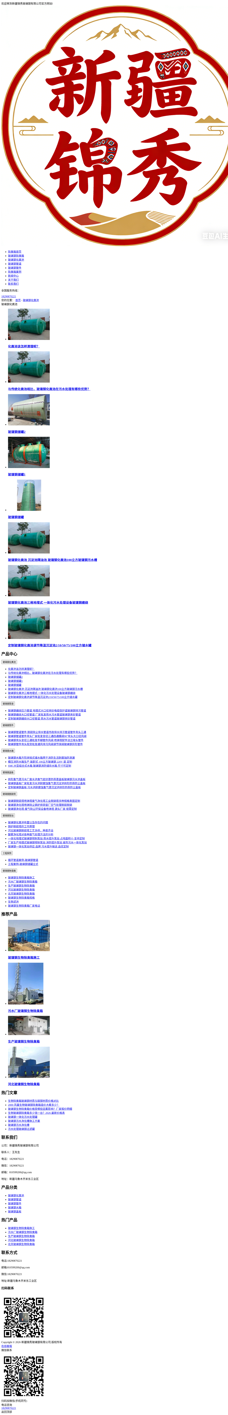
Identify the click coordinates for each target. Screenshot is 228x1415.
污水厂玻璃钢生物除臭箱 (22, 881)
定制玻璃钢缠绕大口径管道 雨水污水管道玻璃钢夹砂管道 (41, 718)
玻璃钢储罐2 (17, 432)
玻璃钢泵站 (8, 815)
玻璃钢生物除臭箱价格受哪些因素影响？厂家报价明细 (40, 1108)
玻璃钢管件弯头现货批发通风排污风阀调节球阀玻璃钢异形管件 (45, 744)
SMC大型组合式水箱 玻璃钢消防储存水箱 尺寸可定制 (39, 765)
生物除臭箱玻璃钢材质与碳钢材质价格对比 (33, 1100)
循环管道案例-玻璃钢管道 (23, 860)
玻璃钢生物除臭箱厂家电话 (24, 905)
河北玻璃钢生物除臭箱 (21, 889)
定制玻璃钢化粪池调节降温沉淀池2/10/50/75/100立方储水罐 (49, 645)
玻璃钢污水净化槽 (18, 1125)
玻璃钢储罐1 (17, 474)
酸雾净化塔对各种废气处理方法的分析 (30, 834)
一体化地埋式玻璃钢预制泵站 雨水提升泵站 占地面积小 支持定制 (46, 838)
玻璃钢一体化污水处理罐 (22, 1117)
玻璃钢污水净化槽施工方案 (24, 1121)
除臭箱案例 (14, 271)
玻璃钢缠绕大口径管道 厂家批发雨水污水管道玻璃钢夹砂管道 (44, 714)
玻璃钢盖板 (8, 772)
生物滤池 (13, 901)
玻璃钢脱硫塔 (9, 794)
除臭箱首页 (14, 251)
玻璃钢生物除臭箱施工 (21, 877)
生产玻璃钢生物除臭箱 (21, 885)
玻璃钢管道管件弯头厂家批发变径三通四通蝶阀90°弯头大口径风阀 (47, 736)
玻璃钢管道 (14, 263)
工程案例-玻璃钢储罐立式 (23, 864)
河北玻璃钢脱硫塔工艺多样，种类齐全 (30, 830)
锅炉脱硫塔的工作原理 (21, 826)
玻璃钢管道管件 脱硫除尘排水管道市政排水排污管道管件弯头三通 (47, 732)
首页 (18, 300)
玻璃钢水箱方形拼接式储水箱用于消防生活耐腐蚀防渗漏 (41, 757)
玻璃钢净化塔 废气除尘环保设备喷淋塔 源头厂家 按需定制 (42, 808)
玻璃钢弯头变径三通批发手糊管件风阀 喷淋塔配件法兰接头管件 (45, 740)
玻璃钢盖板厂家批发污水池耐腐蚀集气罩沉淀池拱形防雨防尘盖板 (46, 783)
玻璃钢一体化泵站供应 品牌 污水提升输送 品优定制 (38, 846)
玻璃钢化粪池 (16, 259)
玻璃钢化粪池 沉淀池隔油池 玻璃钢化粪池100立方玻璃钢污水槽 (52, 560)
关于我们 (13, 279)
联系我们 (13, 283)
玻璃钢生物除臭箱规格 (21, 897)
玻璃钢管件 (14, 267)
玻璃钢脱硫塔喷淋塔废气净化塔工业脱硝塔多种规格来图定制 (44, 800)
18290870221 (8, 296)
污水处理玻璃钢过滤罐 (21, 1129)
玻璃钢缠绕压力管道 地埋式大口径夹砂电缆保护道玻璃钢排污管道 (47, 710)
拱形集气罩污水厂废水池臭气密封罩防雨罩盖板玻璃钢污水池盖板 (46, 779)
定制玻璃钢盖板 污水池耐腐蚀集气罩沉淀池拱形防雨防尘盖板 (44, 787)
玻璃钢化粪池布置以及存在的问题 (28, 822)
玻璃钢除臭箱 (16, 255)
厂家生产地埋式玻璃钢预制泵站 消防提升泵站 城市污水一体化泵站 (47, 842)
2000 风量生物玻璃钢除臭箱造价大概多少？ (33, 1104)
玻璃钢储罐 (16, 517)
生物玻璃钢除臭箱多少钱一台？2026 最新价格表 (36, 1112)
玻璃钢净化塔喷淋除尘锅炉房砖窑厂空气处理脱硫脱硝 (40, 804)
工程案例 (7, 853)
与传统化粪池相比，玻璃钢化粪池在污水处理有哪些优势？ (49, 389)
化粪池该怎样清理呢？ (24, 346)
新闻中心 (13, 275)
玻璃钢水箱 (8, 751)
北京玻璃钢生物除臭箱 (21, 893)
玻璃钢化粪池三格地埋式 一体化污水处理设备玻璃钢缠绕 (48, 602)
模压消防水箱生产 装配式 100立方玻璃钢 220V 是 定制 (40, 761)
